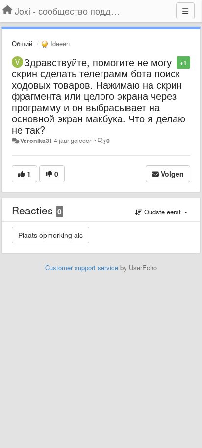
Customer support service (81, 267)
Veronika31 (36, 140)
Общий (22, 43)
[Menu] (185, 10)
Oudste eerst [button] (162, 211)
